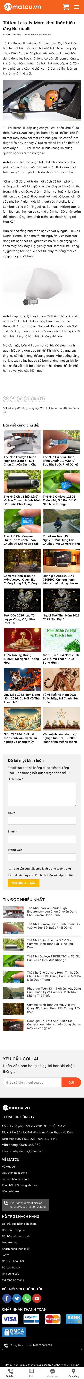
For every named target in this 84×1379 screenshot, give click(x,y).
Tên (11, 813)
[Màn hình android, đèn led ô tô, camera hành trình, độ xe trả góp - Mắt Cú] (22, 7)
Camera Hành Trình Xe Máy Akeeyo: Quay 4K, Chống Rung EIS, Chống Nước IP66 (54, 1008)
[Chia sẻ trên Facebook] (13, 399)
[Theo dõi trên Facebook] (7, 1298)
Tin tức (44, 408)
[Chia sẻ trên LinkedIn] (41, 399)
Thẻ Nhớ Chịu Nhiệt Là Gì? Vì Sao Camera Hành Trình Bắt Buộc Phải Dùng (50, 944)
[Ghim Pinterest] (34, 399)
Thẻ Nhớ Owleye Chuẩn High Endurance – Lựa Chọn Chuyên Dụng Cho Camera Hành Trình (52, 911)
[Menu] (77, 7)
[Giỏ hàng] (67, 7)
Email (13, 831)
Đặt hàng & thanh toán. (16, 1236)
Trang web (15, 850)
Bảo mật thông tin (13, 1230)
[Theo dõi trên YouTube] (36, 1298)
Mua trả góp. (10, 1242)
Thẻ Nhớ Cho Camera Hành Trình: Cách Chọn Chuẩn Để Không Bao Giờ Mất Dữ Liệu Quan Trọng (54, 976)
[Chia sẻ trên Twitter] (20, 399)
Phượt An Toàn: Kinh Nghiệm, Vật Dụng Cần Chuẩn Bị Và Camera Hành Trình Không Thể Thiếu (54, 992)
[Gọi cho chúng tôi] (26, 1298)
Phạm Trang (43, 34)
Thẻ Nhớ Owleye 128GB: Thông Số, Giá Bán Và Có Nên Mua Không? (53, 958)
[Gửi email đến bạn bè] (27, 399)
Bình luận (15, 779)
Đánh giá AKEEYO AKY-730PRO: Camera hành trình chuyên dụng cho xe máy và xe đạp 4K (53, 1024)
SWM (5, 1255)
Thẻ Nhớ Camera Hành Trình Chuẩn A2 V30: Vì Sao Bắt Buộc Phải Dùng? (53, 925)
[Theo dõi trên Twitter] (16, 1298)
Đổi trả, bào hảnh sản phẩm (19, 1223)
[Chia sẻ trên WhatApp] (6, 399)
